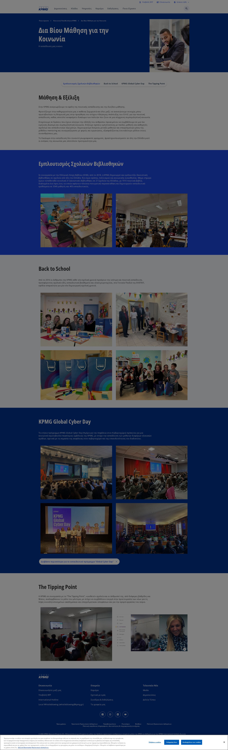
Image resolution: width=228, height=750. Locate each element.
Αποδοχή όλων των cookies (191, 742)
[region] (114, 742)
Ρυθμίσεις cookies (155, 742)
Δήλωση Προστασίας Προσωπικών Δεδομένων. (33, 747)
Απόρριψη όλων (171, 742)
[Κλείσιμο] (224, 742)
